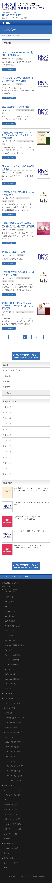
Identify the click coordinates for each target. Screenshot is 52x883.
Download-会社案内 (11, 848)
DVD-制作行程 (10, 611)
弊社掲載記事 (9, 843)
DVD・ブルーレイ (10, 602)
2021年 (8, 435)
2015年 (8, 468)
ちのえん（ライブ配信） (13, 824)
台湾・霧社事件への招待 (13, 723)
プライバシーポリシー (12, 577)
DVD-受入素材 (10, 616)
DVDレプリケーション (13, 626)
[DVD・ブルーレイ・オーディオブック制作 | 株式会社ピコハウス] (24, 7)
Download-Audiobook (13, 800)
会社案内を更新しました (13, 252)
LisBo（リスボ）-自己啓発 (14, 766)
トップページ (9, 597)
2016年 (8, 463)
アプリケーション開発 (12, 703)
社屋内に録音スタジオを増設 (15, 107)
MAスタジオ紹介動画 (12, 795)
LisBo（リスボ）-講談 (13, 752)
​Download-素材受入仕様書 (14, 645)
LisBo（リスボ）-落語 (13, 747)
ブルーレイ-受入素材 (12, 660)
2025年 (8, 412)
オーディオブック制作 (12, 790)
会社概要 (7, 839)
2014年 (8, 474)
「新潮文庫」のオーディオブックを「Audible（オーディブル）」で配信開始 (18, 135)
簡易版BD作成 (10, 674)
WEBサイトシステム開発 (13, 732)
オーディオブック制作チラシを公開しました (30, 531)
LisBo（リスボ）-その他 (13, 776)
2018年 (8, 452)
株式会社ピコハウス (23, 876)
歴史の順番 (9, 713)
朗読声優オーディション (13, 814)
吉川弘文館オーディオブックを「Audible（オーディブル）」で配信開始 (17, 305)
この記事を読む (9, 69)
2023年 (8, 424)
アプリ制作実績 (9, 708)
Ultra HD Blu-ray (10, 684)
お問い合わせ (9, 858)
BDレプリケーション (12, 669)
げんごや (9, 376)
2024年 (8, 418)
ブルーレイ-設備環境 (12, 664)
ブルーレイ (8, 650)
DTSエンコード (10, 631)
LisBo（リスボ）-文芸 (13, 756)
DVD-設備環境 (10, 621)
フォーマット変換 (10, 834)
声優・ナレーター (10, 810)
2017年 (8, 457)
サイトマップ (30, 577)
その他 (19, 59)
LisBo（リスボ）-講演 (13, 742)
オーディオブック (23, 110)
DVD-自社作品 (10, 640)
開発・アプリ (9, 698)
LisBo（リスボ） (10, 737)
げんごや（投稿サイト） (13, 781)
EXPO (7, 387)
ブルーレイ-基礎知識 (12, 655)
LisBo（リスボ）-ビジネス (14, 761)
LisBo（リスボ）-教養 (13, 771)
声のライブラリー (10, 805)
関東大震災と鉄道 (11, 727)
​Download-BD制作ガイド (14, 679)
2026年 (8, 407)
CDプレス (7, 689)
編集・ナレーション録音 (13, 829)
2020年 (8, 440)
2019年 (8, 446)
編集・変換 (8, 785)
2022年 (8, 429)
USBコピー (8, 694)
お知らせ (7, 853)
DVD (5, 606)
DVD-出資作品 (10, 635)
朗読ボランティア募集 (13, 819)
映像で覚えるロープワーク (14, 718)
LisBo (4, 201)
